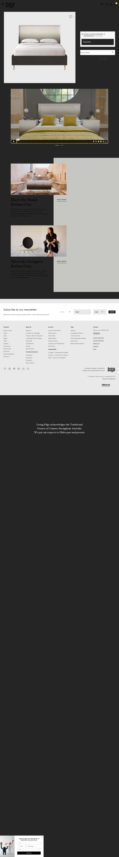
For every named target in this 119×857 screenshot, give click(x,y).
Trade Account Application (56, 343)
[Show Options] (39, 849)
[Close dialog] (42, 837)
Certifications (30, 343)
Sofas (5, 336)
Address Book (52, 338)
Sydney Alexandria (98, 338)
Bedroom (82, 12)
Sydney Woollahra (98, 340)
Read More (62, 199)
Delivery (73, 330)
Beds (88, 12)
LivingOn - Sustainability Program (58, 352)
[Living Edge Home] (10, 5)
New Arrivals (7, 349)
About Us (28, 330)
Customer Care (75, 336)
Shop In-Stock (7, 330)
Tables (5, 338)
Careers (28, 346)
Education (29, 360)
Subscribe (28, 853)
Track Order (51, 336)
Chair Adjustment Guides (78, 338)
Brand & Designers (8, 354)
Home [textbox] (62, 312)
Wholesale (29, 341)
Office (5, 341)
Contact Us (96, 333)
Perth (94, 349)
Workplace (29, 355)
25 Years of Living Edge (32, 333)
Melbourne (96, 343)
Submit (112, 312)
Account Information (54, 330)
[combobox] (66, 312)
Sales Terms (74, 341)
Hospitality (29, 358)
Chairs (5, 333)
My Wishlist (51, 346)
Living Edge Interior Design (34, 338)
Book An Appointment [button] (77, 343)
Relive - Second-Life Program (57, 358)
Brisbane (95, 346)
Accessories (7, 346)
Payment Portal (52, 341)
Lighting (5, 343)
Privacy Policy (105, 378)
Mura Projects (30, 349)
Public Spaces (30, 363)
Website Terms (112, 378)
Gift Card (6, 356)
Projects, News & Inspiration (34, 336)
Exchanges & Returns (77, 333)
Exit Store (6, 351)
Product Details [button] (85, 52)
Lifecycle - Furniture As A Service (58, 355)
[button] (98, 42)
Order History (52, 333)
